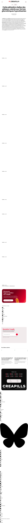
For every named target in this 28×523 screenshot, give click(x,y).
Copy (8, 518)
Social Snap (1, 522)
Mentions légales (4, 388)
